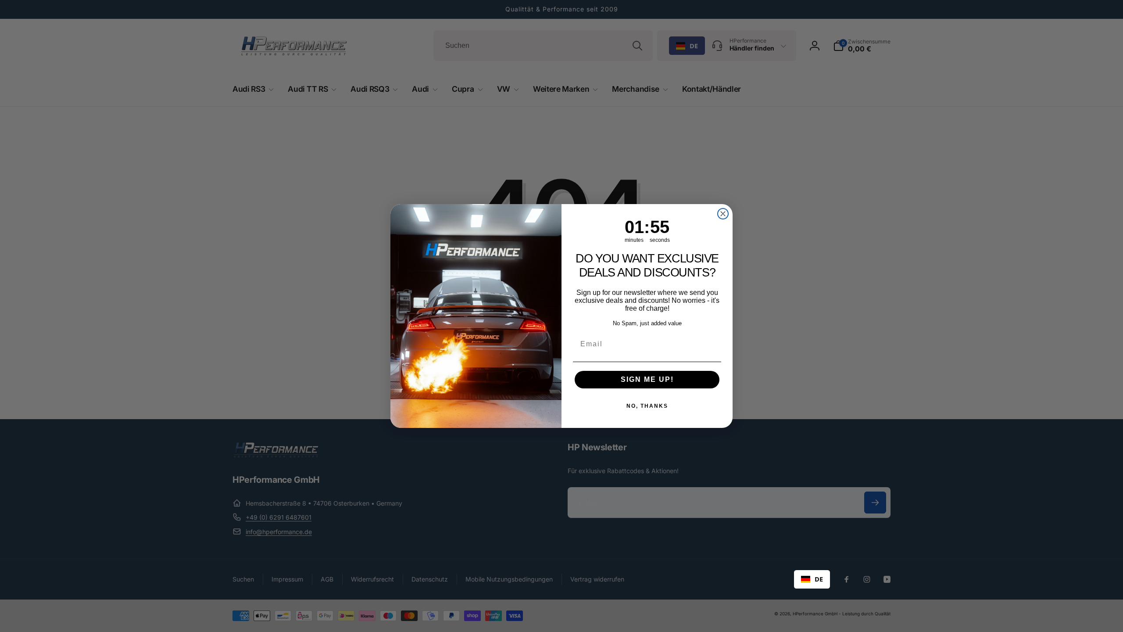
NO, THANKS (647, 406)
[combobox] (812, 579)
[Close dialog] (723, 213)
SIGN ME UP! (647, 379)
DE (819, 579)
